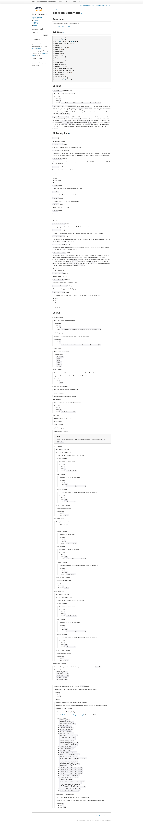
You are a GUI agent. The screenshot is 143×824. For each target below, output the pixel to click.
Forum (74, 1)
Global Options (37, 24)
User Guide (67, 1)
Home (60, 1)
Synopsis (35, 20)
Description (36, 19)
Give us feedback (36, 48)
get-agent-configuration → (103, 5)
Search (45, 35)
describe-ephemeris (37, 17)
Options (35, 22)
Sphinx (109, 820)
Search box (35, 32)
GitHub (80, 1)
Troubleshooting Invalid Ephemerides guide (73, 715)
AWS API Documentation (64, 26)
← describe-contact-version (87, 5)
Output (35, 25)
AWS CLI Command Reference (44, 2)
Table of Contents (39, 14)
